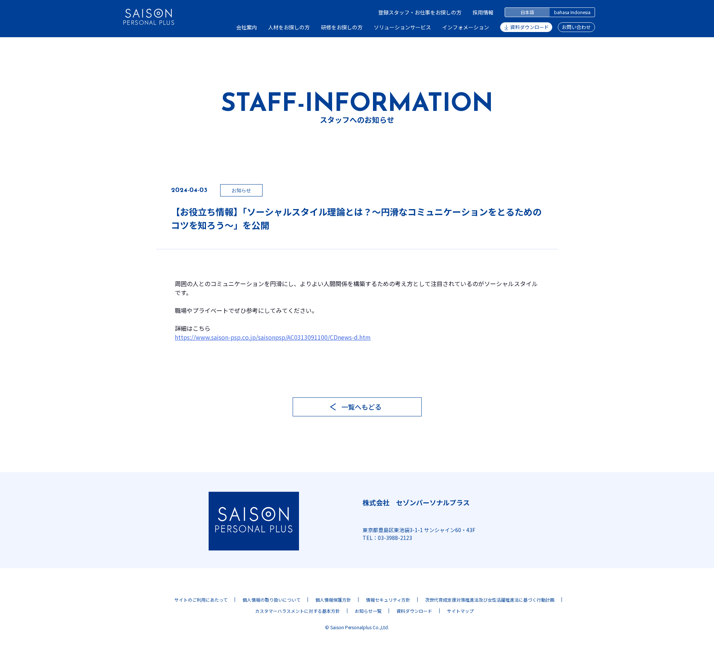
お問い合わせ (576, 27)
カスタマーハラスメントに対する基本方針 (297, 611)
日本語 (527, 12)
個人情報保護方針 (333, 599)
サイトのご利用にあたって (201, 599)
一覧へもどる (361, 407)
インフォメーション (465, 27)
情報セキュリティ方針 (388, 599)
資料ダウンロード (529, 27)
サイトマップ (460, 611)
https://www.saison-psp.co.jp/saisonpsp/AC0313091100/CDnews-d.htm (273, 337)
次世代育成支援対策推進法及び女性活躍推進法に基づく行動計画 (489, 599)
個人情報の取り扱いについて (271, 599)
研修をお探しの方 (342, 27)
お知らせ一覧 (368, 611)
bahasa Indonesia (572, 12)
